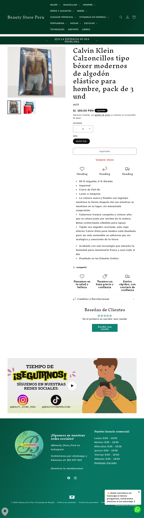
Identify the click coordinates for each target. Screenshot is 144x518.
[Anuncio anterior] (47, 40)
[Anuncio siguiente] (97, 40)
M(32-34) (83, 142)
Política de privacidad (88, 502)
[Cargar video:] (72, 385)
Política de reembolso (66, 502)
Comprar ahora (105, 159)
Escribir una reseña (105, 327)
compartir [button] (81, 267)
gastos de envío (102, 115)
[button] (54, 5)
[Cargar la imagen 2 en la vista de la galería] (29, 107)
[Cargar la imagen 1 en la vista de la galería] (14, 107)
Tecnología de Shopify (44, 502)
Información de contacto (126, 505)
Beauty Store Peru (27, 502)
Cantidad (77, 123)
